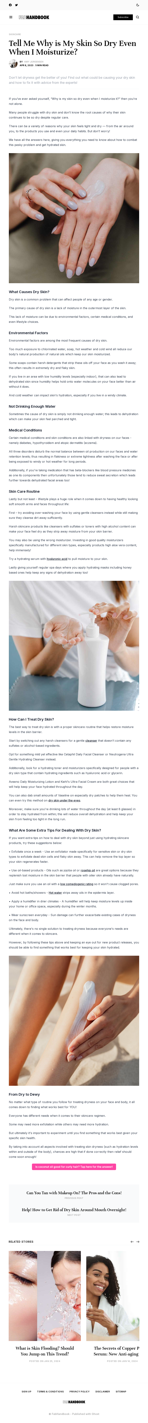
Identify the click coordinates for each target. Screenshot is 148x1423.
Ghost (95, 1413)
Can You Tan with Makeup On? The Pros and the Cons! (74, 1193)
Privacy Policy (79, 1391)
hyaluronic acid (57, 559)
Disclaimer (102, 1391)
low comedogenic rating (76, 884)
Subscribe (123, 17)
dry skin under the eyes (64, 800)
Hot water (55, 892)
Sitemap (121, 1391)
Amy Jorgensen (33, 61)
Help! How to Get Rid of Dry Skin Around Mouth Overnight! (74, 1210)
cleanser (91, 740)
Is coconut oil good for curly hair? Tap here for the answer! (74, 1166)
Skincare (15, 34)
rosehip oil (88, 870)
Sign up (26, 1391)
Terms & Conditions (50, 1391)
